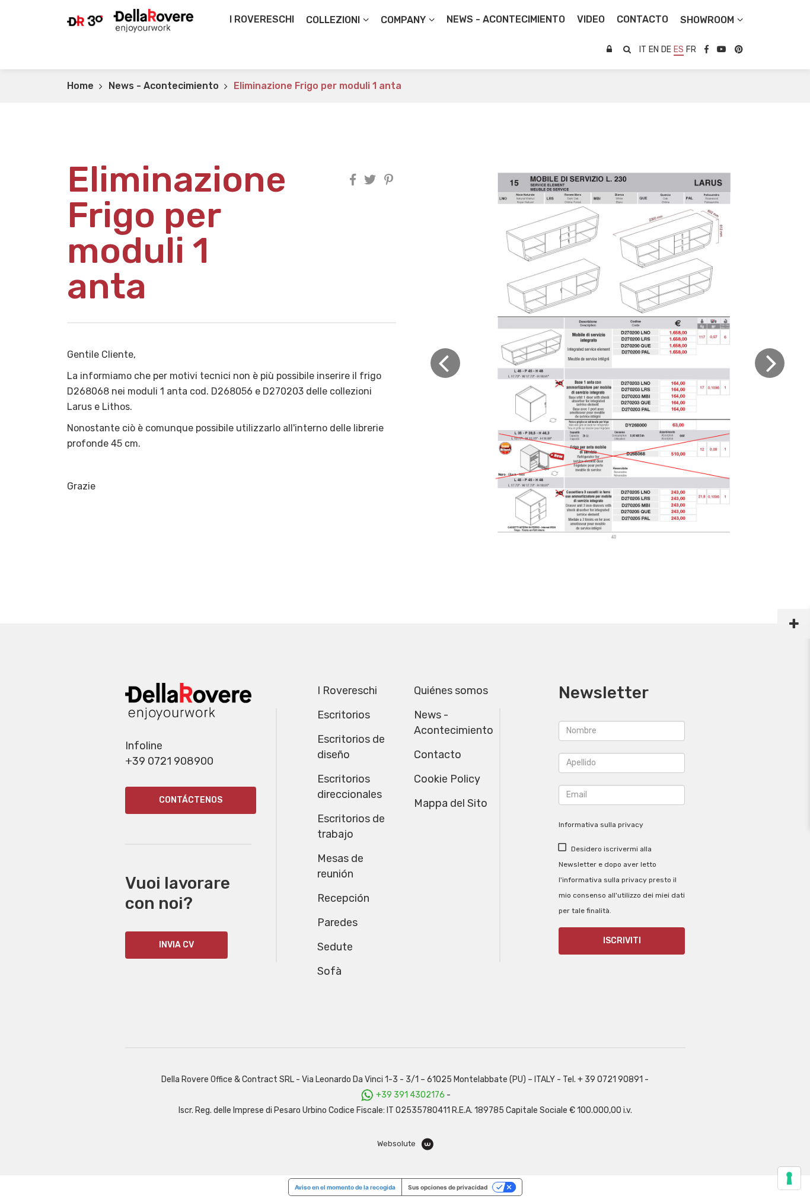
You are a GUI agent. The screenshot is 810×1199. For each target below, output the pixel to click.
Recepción (343, 898)
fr (691, 49)
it (642, 49)
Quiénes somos (451, 690)
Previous (445, 363)
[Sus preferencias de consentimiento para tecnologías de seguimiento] (789, 1178)
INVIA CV (176, 945)
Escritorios (343, 714)
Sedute (335, 946)
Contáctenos (190, 800)
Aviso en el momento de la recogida (345, 1187)
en (654, 49)
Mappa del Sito (450, 803)
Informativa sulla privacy (601, 824)
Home (80, 85)
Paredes (337, 922)
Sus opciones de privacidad (447, 1187)
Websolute (397, 1143)
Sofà (329, 971)
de (666, 49)
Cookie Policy (447, 778)
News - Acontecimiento (164, 85)
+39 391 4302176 (410, 1095)
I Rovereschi (261, 19)
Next (770, 363)
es (679, 49)
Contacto (437, 754)
